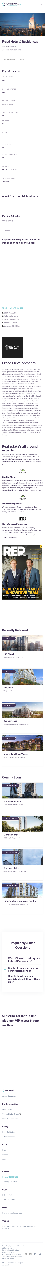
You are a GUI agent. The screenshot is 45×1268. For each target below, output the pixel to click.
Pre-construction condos (12, 1213)
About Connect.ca (9, 1096)
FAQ (4, 1159)
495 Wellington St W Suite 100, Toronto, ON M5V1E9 (19, 1227)
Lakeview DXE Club (12, 326)
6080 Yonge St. (10, 313)
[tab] (10, 59)
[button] (41, 4)
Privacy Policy (7, 1195)
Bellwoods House (11, 316)
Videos (5, 1155)
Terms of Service (8, 1200)
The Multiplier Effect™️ (11, 1114)
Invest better (7, 1109)
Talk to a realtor (8, 1137)
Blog (4, 1150)
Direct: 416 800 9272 (10, 1177)
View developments (10, 1119)
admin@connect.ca (9, 1182)
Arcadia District (10, 323)
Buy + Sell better (8, 1132)
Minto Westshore (11, 319)
